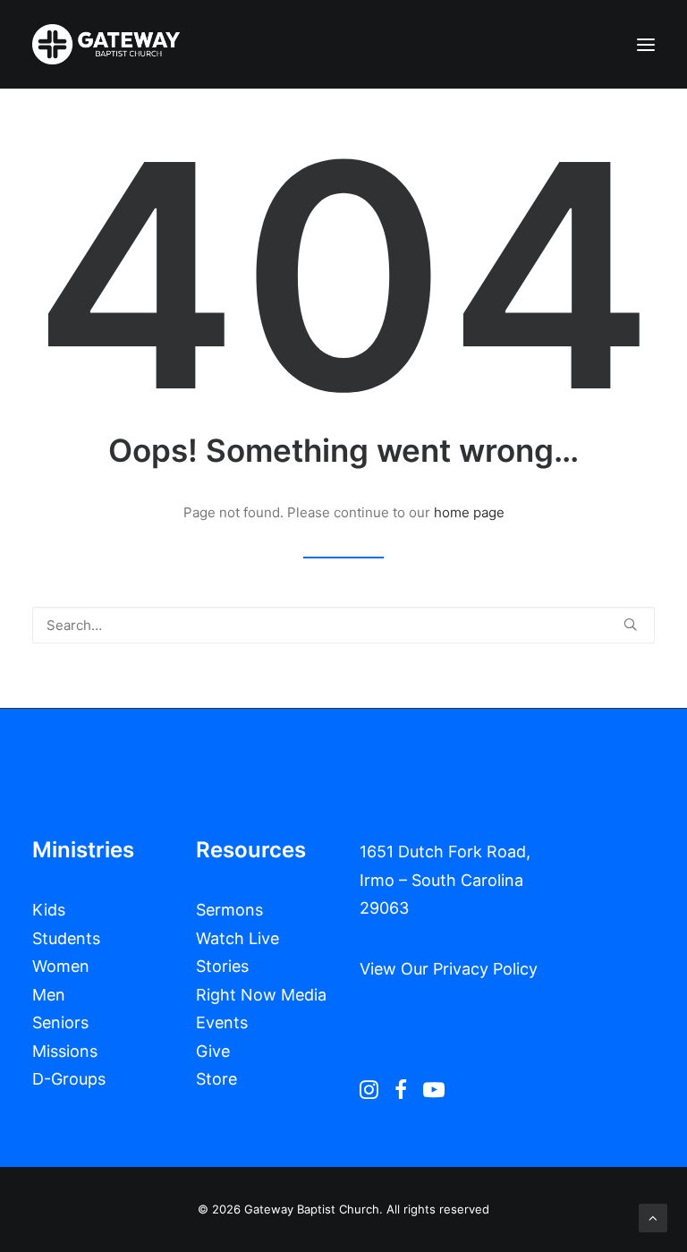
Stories (222, 966)
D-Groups (69, 1078)
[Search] (343, 625)
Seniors (60, 1022)
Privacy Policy (485, 968)
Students (66, 938)
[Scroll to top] (653, 1216)
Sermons (229, 909)
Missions (65, 1051)
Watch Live (237, 938)
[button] (646, 44)
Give (213, 1051)
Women (60, 966)
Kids (48, 909)
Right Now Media (261, 994)
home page (469, 512)
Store (216, 1078)
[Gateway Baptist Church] (106, 44)
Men (48, 994)
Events (222, 1022)
